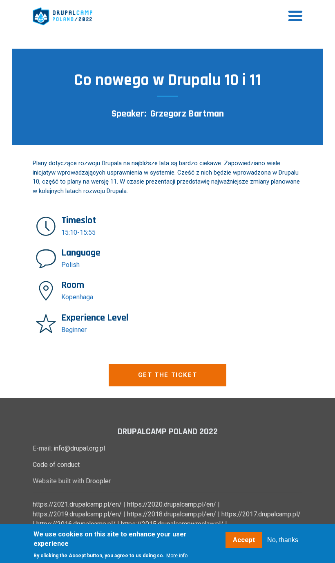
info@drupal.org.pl (79, 448)
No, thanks (282, 539)
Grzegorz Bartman (187, 114)
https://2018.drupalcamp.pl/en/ (171, 514)
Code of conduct (56, 465)
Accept (244, 540)
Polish (70, 265)
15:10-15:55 (78, 232)
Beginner (74, 330)
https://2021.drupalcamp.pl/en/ (77, 504)
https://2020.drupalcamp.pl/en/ (171, 504)
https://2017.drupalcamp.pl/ (261, 514)
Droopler (98, 481)
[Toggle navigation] (295, 16)
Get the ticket (167, 375)
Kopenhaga (77, 297)
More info (177, 556)
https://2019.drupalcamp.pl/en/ (77, 514)
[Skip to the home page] (62, 16)
